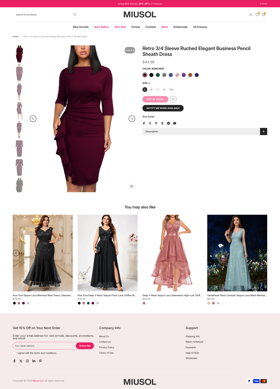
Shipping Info (193, 336)
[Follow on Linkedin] (33, 361)
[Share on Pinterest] (156, 123)
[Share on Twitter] (150, 123)
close (17, 4)
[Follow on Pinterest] (40, 361)
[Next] (132, 118)
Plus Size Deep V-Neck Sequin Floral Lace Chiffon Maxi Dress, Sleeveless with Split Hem (126, 295)
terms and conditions (45, 353)
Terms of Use (106, 352)
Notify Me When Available (163, 108)
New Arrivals (81, 27)
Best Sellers (101, 27)
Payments (191, 347)
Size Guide (148, 116)
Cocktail (151, 27)
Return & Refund (194, 341)
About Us (104, 336)
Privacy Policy (106, 347)
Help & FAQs (192, 352)
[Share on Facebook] (143, 123)
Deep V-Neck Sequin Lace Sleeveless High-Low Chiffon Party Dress (179, 295)
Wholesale (191, 358)
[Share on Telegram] (168, 123)
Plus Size (120, 27)
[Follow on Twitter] (21, 361)
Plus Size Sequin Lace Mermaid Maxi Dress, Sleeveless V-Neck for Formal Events (57, 295)
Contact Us (105, 341)
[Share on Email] (174, 123)
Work (164, 27)
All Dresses (200, 27)
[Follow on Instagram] (27, 361)
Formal (135, 27)
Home (16, 36)
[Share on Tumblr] (162, 123)
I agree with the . (37, 353)
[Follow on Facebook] (14, 361)
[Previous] (33, 118)
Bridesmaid (180, 27)
